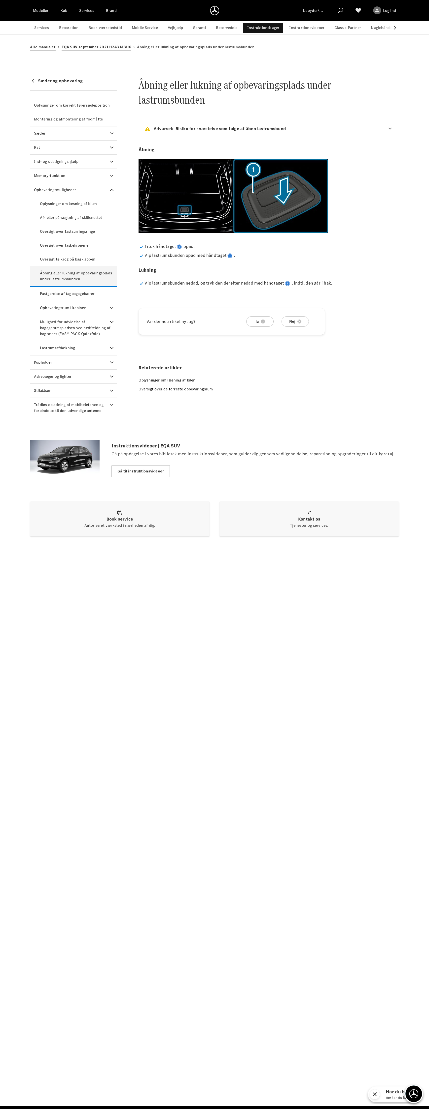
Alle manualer (43, 47)
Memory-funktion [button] (49, 175)
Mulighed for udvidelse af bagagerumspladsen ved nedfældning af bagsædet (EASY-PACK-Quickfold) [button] (75, 327)
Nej (292, 321)
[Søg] (340, 10)
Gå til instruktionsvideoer (140, 471)
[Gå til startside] (214, 10)
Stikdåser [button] (42, 390)
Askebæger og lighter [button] (53, 376)
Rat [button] (37, 147)
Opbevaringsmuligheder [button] (55, 189)
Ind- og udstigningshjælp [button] (56, 161)
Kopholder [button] (43, 362)
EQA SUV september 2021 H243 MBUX (96, 47)
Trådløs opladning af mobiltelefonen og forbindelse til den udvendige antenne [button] (69, 407)
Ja (257, 321)
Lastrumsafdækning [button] (57, 347)
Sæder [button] (39, 133)
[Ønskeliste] (358, 10)
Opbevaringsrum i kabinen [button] (63, 307)
